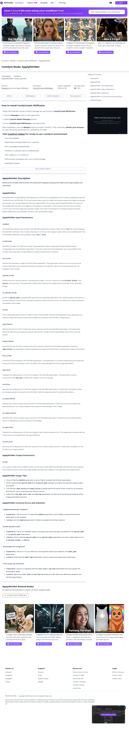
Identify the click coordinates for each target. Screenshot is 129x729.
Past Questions (75, 96)
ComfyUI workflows (88, 700)
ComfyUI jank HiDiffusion (27, 61)
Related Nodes (96, 100)
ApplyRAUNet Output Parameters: (103, 89)
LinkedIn (8, 672)
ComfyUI (19, 3)
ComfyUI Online (16, 134)
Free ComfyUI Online (80, 672)
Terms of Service (118, 672)
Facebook (8, 675)
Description (95, 78)
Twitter (7, 682)
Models (44, 3)
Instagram (8, 679)
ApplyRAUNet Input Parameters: (102, 86)
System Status (43, 679)
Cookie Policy (117, 679)
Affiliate (40, 682)
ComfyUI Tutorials (79, 682)
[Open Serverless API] (108, 716)
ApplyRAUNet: (96, 82)
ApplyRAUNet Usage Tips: (100, 93)
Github (9, 96)
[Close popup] (124, 707)
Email (40, 675)
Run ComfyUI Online (42, 169)
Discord (40, 672)
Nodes (13, 61)
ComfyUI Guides (78, 675)
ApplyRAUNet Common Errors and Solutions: (106, 96)
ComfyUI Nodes (78, 685)
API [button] (52, 3)
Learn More (77, 688)
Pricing (62, 3)
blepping (5, 88)
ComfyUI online (48, 700)
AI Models (45, 702)
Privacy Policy (117, 675)
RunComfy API (78, 679)
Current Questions (52, 96)
